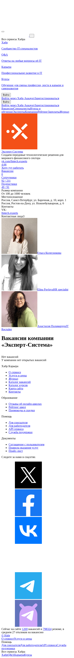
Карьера (19, 654)
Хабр (4, 654)
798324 (47, 629)
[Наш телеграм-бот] (28, 625)
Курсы (28, 654)
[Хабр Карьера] (15, 35)
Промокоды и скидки (22, 410)
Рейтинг (43, 111)
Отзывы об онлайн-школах (25, 403)
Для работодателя (19, 425)
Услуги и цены (18, 375)
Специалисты (21, 108)
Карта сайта (16, 388)
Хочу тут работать (12, 167)
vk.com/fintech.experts (14, 161)
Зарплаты (54, 111)
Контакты (15, 391)
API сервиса (16, 429)
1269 (25, 629)
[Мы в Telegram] (28, 598)
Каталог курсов (18, 385)
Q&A (11, 654)
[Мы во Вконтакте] (28, 542)
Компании (31, 111)
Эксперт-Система (12, 151)
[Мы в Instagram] (28, 570)
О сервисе (15, 372)
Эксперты (19, 111)
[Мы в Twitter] (28, 487)
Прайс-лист (16, 450)
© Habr (5, 635)
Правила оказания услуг (23, 447)
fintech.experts (9, 213)
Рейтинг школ (17, 407)
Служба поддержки (21, 432)
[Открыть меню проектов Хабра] (2, 31)
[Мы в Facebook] (28, 515)
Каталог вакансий (20, 381)
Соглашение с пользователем (26, 444)
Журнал (64, 111)
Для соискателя (18, 422)
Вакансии (7, 108)
